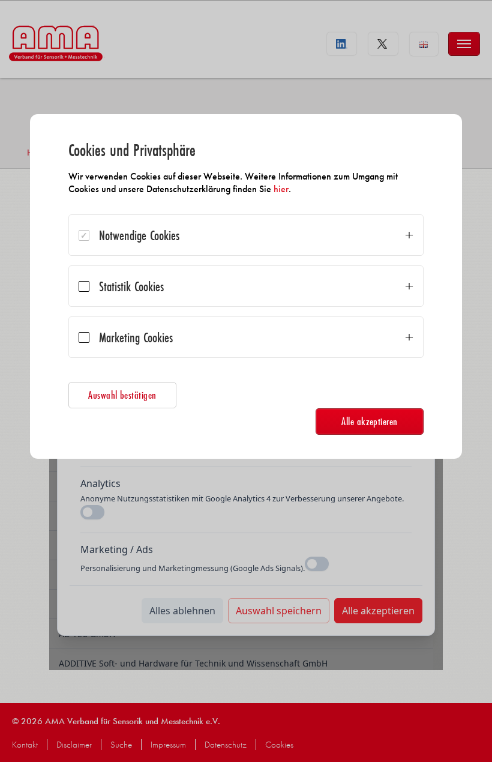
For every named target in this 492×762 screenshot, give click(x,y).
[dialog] (246, 286)
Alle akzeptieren (369, 421)
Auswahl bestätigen (122, 394)
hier (281, 189)
